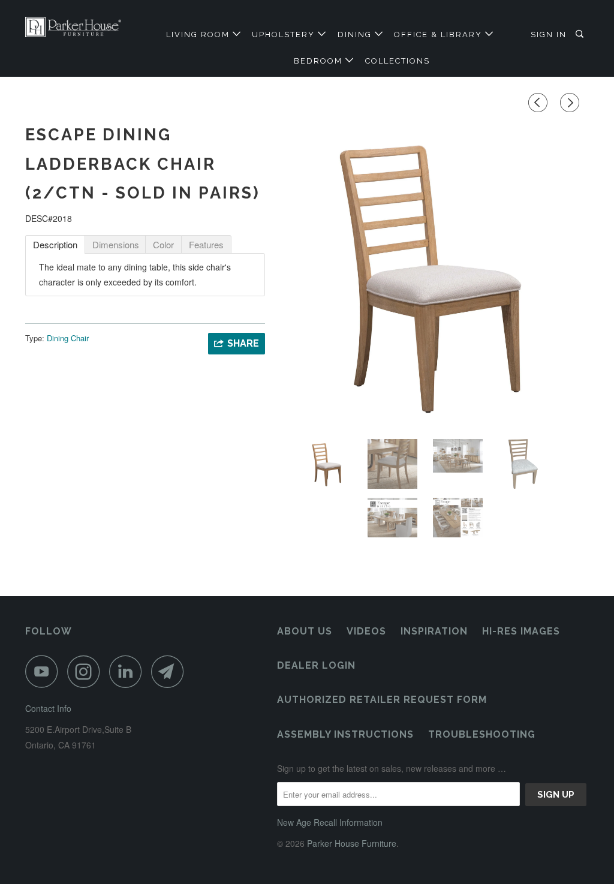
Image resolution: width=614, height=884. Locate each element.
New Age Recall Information (330, 822)
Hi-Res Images (521, 631)
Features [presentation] (206, 244)
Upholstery (285, 34)
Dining (356, 34)
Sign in (549, 34)
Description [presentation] (55, 244)
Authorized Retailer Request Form (382, 699)
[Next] (571, 102)
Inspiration (434, 631)
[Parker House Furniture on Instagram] (87, 671)
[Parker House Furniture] (73, 27)
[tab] (55, 244)
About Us (304, 631)
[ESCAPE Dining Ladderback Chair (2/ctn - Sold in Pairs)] (433, 274)
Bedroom (319, 60)
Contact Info (48, 708)
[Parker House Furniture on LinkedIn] (129, 671)
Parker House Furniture (351, 843)
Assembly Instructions (345, 734)
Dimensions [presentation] (115, 244)
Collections (397, 60)
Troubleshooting (481, 734)
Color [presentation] (163, 244)
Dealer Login (316, 665)
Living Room (199, 34)
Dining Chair (68, 338)
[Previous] (539, 102)
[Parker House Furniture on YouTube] (45, 671)
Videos (366, 631)
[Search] (581, 34)
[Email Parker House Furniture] (171, 671)
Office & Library (439, 34)
